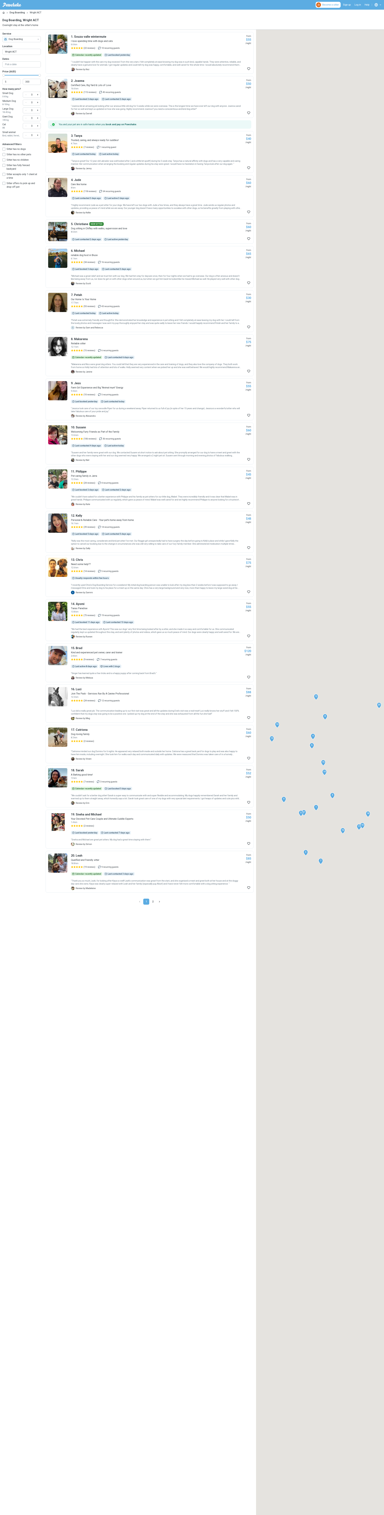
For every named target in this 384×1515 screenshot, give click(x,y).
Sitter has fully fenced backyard (18, 167)
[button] (316, 807)
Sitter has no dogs (16, 149)
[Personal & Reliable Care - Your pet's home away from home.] (150, 532)
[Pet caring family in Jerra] (150, 487)
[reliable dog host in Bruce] (150, 267)
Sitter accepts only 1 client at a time (22, 176)
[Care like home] (150, 196)
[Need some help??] (150, 576)
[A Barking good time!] (150, 786)
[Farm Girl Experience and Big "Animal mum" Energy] (150, 399)
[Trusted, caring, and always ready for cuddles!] (150, 152)
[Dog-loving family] (150, 744)
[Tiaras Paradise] (150, 620)
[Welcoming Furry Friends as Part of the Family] (150, 443)
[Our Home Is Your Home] (150, 311)
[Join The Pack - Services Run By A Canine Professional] (150, 704)
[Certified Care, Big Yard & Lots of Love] (150, 97)
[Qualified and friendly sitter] (150, 871)
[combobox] (21, 39)
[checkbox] (3, 149)
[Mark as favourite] (248, 68)
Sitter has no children (18, 159)
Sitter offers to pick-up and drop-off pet (21, 185)
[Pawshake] (11, 5)
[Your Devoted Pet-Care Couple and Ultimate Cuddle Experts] (150, 829)
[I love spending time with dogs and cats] (150, 53)
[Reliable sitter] (150, 355)
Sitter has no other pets (19, 154)
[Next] (159, 902)
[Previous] (140, 902)
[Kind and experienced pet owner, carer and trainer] (150, 663)
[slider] (3, 75)
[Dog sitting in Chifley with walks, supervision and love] (150, 232)
